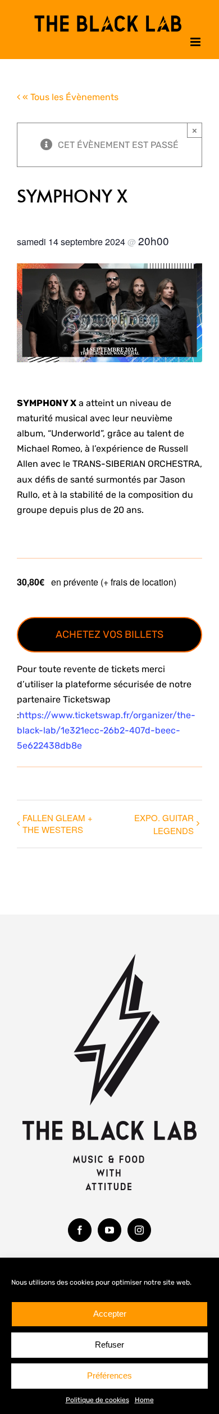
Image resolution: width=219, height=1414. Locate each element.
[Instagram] (139, 1228)
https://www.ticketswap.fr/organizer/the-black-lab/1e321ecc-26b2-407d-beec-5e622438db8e (106, 728)
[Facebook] (80, 1228)
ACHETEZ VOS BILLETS (109, 632)
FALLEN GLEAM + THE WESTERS (57, 821)
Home (144, 1400)
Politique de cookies (97, 1400)
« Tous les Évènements (69, 94)
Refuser (109, 1344)
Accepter (109, 1313)
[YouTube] (109, 1228)
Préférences (109, 1375)
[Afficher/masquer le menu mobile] (196, 40)
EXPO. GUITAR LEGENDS (164, 821)
